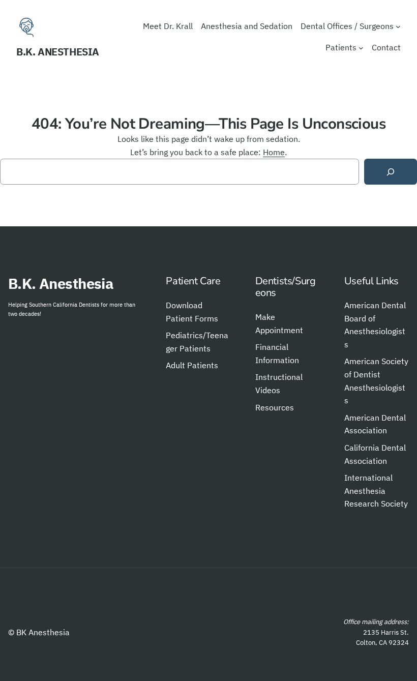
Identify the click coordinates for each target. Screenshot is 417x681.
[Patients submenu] (361, 47)
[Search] (390, 172)
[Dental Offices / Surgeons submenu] (398, 26)
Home (274, 152)
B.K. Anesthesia (57, 51)
